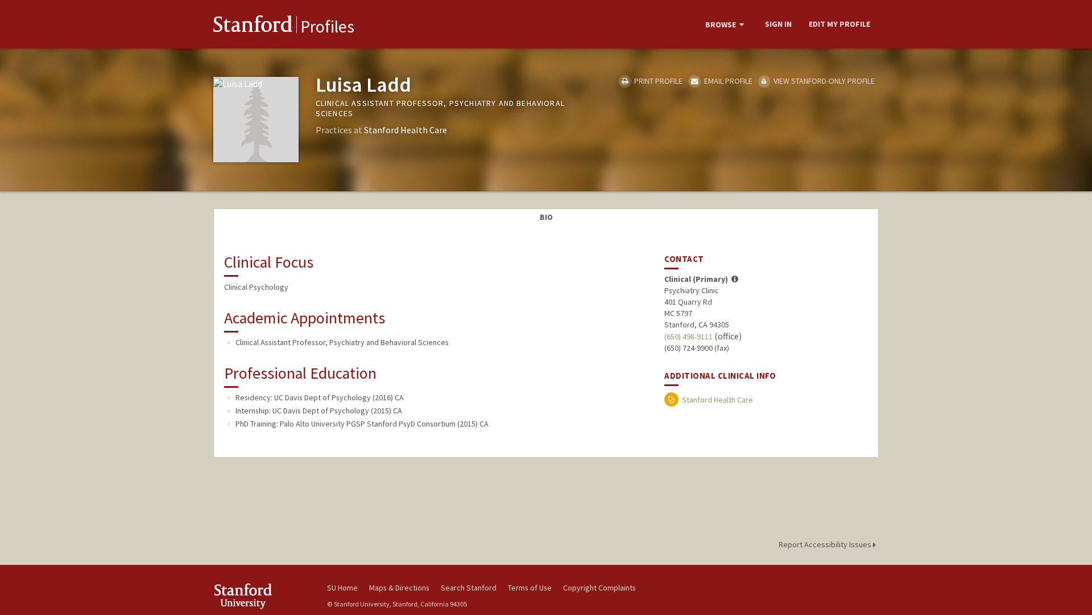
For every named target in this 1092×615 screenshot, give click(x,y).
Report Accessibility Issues (826, 544)
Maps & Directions (399, 588)
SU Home (342, 588)
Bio (546, 217)
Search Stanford (469, 588)
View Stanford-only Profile (823, 81)
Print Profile (657, 81)
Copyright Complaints (599, 588)
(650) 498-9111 (688, 336)
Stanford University (261, 596)
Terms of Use (530, 588)
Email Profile (727, 81)
